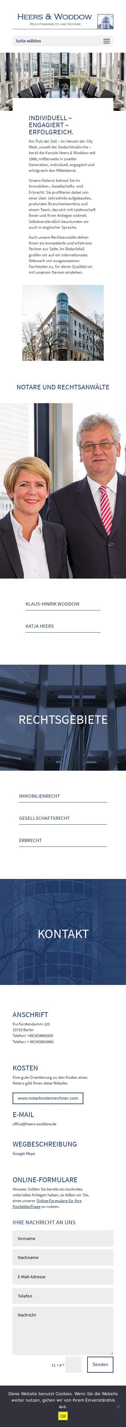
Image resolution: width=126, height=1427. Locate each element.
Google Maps (24, 1153)
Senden (100, 1364)
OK (63, 1416)
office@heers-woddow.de (34, 1124)
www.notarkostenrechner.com (48, 1098)
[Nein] (118, 1406)
